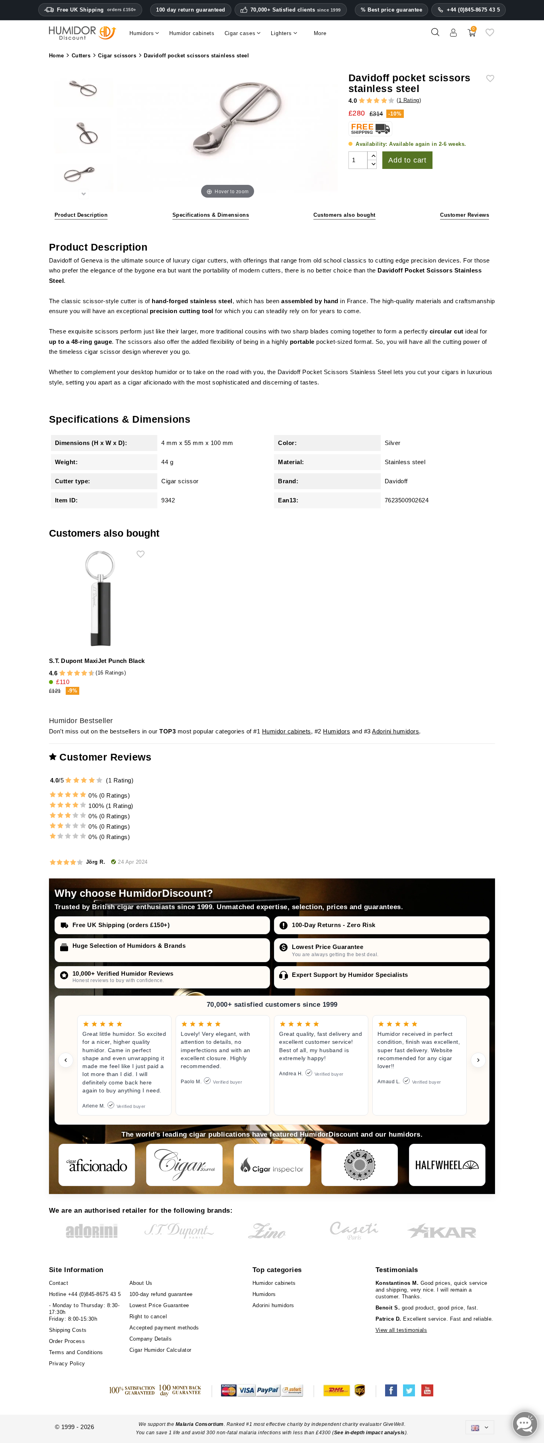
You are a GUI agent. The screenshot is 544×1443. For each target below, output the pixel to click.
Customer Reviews (464, 215)
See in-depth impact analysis (369, 1432)
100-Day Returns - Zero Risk (334, 924)
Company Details (150, 1339)
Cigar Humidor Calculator (160, 1350)
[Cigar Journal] (184, 1165)
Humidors (336, 731)
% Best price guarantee (391, 10)
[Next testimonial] (478, 1060)
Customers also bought (344, 215)
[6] (77, 673)
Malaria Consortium (200, 1424)
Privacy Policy (67, 1364)
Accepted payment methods (164, 1328)
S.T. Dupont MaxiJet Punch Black (97, 660)
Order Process (67, 1341)
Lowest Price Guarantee (327, 946)
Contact (58, 1283)
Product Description (81, 215)
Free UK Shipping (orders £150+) (121, 924)
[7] (80, 673)
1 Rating (409, 100)
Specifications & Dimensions (210, 215)
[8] (84, 673)
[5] (391, 101)
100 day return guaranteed (190, 10)
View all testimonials (401, 1330)
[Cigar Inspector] (272, 1165)
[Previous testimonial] (65, 1060)
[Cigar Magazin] (359, 1165)
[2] (369, 101)
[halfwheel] (447, 1165)
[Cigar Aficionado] (97, 1165)
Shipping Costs (68, 1330)
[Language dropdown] (480, 1427)
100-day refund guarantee (161, 1294)
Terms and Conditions (76, 1352)
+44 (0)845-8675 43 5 (473, 10)
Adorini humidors (395, 731)
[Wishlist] (490, 35)
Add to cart (407, 160)
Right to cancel (148, 1316)
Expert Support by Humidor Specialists (350, 974)
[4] (384, 101)
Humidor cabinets (286, 731)
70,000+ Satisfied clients (295, 10)
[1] (362, 101)
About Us (141, 1283)
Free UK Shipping (96, 10)
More (320, 33)
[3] (377, 101)
